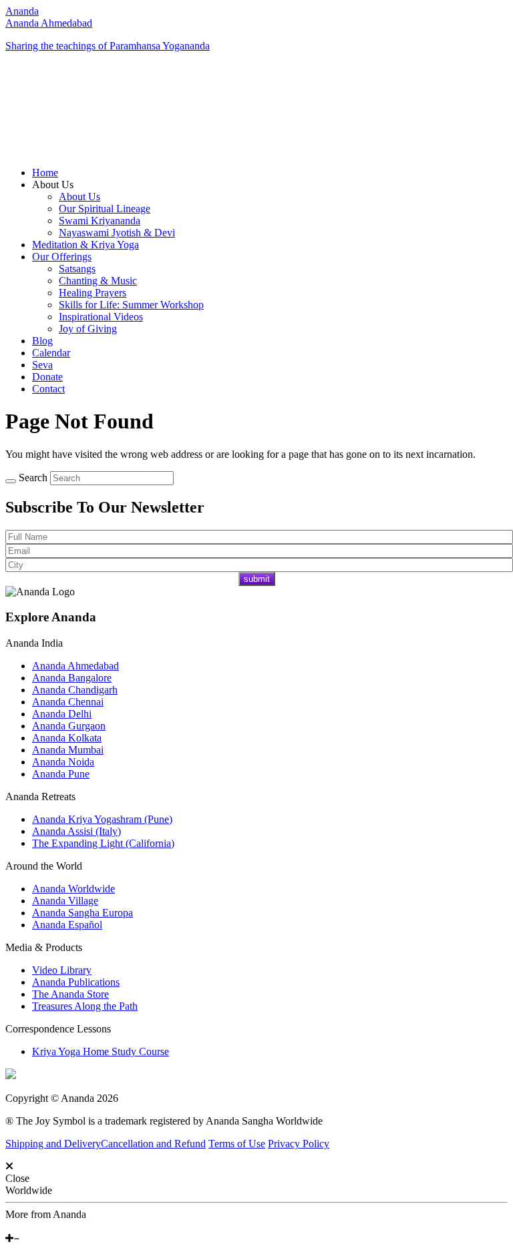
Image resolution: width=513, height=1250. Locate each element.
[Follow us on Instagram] (28, 1226)
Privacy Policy (298, 1143)
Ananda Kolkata (67, 737)
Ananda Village (65, 900)
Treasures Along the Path (85, 1006)
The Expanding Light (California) (103, 843)
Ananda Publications (76, 982)
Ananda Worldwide (73, 888)
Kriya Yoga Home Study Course (100, 1051)
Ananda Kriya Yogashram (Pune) (102, 819)
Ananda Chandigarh (75, 689)
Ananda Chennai (68, 701)
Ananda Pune (61, 773)
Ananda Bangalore (72, 677)
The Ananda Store (70, 994)
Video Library (62, 970)
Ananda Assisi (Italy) (76, 831)
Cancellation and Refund (153, 1143)
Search (33, 477)
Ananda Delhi (62, 713)
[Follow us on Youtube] (18, 1226)
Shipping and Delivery (53, 1143)
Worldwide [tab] (28, 1190)
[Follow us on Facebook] (8, 1226)
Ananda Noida (63, 761)
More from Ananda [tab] (45, 1214)
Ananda (22, 11)
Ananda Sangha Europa (82, 912)
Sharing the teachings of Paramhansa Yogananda (107, 45)
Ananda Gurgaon (69, 725)
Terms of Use (236, 1143)
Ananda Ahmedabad (48, 23)
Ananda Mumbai (68, 749)
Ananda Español (67, 924)
